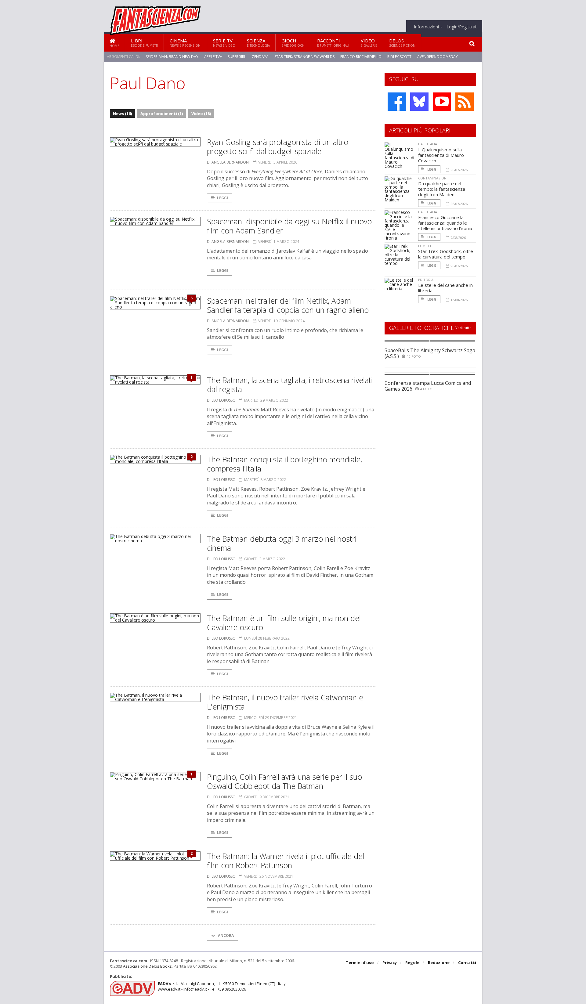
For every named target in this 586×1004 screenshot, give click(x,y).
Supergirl (237, 56)
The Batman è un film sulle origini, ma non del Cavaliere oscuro (284, 622)
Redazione (439, 962)
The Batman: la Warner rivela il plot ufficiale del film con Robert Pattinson (285, 860)
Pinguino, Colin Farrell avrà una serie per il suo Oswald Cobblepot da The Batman (284, 781)
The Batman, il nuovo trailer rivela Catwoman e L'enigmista (285, 702)
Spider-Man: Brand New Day (172, 56)
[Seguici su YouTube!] (442, 101)
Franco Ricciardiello (361, 56)
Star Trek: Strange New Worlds (304, 56)
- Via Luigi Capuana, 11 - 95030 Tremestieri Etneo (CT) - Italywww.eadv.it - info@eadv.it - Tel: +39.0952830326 (222, 986)
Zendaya (260, 56)
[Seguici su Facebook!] (396, 101)
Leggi (222, 197)
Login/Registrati (462, 27)
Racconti (333, 43)
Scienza (258, 43)
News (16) (122, 113)
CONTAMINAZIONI (432, 178)
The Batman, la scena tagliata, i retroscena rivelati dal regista (290, 384)
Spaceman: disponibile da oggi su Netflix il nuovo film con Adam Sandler (289, 226)
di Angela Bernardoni (228, 162)
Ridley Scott (399, 56)
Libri (144, 43)
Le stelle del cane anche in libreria (445, 288)
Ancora (225, 935)
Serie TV (224, 43)
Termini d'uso (360, 962)
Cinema (185, 43)
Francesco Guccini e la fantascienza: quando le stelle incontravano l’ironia (445, 222)
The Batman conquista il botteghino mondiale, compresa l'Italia (284, 464)
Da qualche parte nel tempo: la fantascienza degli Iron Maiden (441, 188)
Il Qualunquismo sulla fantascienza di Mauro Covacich (441, 155)
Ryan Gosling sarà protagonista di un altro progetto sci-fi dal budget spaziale (277, 146)
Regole (412, 962)
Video (369, 43)
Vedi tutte (463, 327)
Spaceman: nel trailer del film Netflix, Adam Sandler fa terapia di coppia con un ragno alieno (288, 305)
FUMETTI (425, 245)
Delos (402, 43)
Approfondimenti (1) (161, 113)
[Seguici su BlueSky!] (419, 101)
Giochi (293, 43)
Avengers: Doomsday (437, 56)
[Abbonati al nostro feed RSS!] (464, 101)
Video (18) (201, 113)
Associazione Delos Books (147, 966)
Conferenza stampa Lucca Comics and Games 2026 (428, 386)
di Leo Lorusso (221, 400)
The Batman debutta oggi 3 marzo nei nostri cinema (281, 543)
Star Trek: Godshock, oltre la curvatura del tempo (445, 254)
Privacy (389, 962)
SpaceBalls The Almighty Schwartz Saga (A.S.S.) (430, 353)
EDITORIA (425, 279)
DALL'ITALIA (427, 144)
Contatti (467, 962)
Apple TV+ (213, 56)
